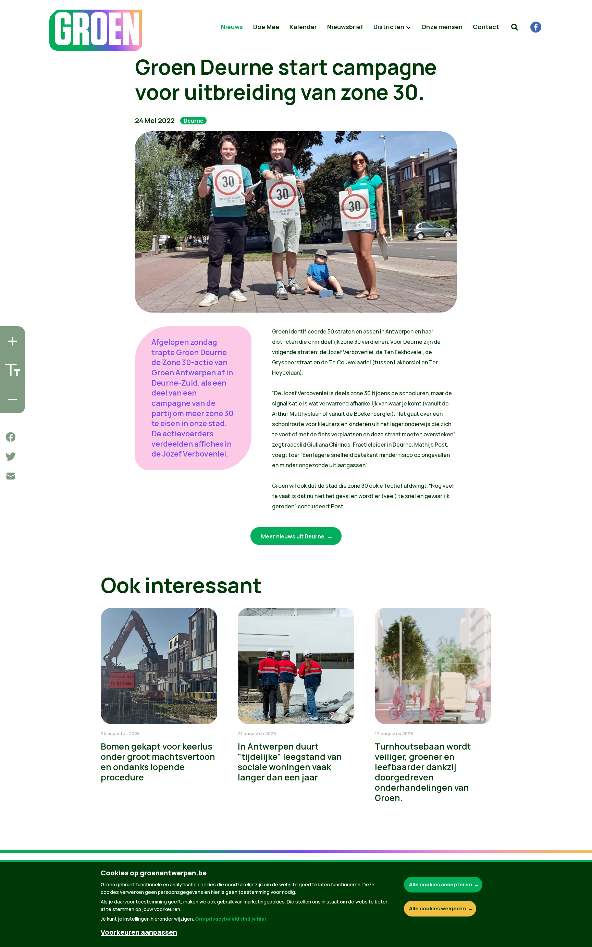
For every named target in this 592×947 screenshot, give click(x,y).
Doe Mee (266, 27)
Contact (486, 27)
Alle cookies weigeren (437, 908)
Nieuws (232, 27)
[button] (514, 27)
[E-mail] (10, 476)
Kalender (303, 27)
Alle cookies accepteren (440, 884)
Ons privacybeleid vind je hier (231, 918)
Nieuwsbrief (345, 27)
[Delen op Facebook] (10, 437)
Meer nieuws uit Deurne (293, 536)
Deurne (194, 120)
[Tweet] (10, 456)
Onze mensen (442, 27)
